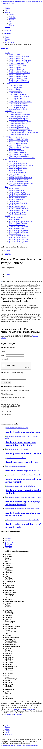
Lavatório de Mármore (16, 125)
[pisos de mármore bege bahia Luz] (16, 466)
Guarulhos (8, 540)
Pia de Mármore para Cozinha (18, 181)
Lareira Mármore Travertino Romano (20, 102)
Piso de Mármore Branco (17, 205)
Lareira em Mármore (15, 93)
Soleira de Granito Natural (17, 225)
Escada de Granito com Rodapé (19, 62)
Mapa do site (9, 734)
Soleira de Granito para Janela (18, 226)
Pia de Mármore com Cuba (17, 176)
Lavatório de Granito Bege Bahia (19, 114)
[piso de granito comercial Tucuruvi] (16, 449)
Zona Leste (8, 544)
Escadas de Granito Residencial (19, 82)
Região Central (9, 542)
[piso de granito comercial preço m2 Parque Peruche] (22, 520)
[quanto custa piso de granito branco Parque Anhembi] (22, 475)
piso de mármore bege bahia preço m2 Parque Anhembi (22, 503)
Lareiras (11, 16)
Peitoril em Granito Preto (16, 150)
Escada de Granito (14, 55)
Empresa (7, 9)
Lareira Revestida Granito (17, 107)
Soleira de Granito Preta (16, 228)
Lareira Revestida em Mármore (18, 105)
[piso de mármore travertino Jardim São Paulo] (20, 486)
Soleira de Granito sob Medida (18, 230)
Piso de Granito (14, 188)
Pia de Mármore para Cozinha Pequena (21, 183)
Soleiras (11, 25)
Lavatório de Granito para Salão (19, 123)
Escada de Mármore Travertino (18, 78)
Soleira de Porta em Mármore (18, 243)
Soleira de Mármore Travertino (18, 241)
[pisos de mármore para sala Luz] (15, 458)
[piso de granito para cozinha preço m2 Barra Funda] (22, 508)
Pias (10, 21)
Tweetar (7, 274)
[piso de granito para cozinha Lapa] (16, 428)
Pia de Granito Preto (15, 170)
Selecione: (8, 538)
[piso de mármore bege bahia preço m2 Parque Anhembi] (23, 497)
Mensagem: (5, 379)
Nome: (3, 352)
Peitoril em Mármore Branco (18, 152)
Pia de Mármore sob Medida (18, 185)
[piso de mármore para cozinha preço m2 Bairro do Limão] (23, 438)
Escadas (11, 14)
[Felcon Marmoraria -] (21, 3)
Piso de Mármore (14, 201)
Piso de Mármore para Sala (17, 212)
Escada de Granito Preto (16, 64)
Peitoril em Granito (15, 149)
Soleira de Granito (14, 219)
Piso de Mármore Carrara (17, 207)
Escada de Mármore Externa (18, 76)
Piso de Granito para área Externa (19, 194)
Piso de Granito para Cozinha (18, 196)
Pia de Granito (13, 161)
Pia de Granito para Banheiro (18, 163)
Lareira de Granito (14, 89)
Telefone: (4, 359)
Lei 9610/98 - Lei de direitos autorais (22, 709)
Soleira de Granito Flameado (18, 223)
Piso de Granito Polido (16, 199)
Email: (3, 355)
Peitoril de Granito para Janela (18, 140)
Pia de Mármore (14, 174)
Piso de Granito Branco (16, 190)
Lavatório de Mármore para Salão (19, 134)
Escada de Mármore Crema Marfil (19, 73)
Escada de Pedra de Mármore (18, 80)
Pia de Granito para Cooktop (18, 167)
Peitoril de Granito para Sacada (18, 141)
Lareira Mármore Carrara (17, 100)
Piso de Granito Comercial (17, 192)
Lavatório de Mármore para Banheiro (20, 131)
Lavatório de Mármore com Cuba (19, 129)
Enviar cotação (6, 382)
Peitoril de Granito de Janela (18, 138)
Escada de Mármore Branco (17, 69)
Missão (7, 10)
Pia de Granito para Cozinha (18, 169)
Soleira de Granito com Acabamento (20, 221)
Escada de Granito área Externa (19, 56)
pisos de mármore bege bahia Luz (22, 470)
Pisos (10, 23)
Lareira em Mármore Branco (18, 94)
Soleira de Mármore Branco (17, 237)
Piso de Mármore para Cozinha (18, 210)
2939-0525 (7, 30)
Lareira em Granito (15, 91)
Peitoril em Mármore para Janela (19, 156)
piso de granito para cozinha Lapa (22, 432)
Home (7, 7)
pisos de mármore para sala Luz (21, 462)
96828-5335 (7, 33)
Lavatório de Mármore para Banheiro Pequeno (23, 132)
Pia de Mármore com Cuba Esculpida (20, 178)
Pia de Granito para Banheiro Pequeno (21, 165)
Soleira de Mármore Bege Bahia (19, 236)
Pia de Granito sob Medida (17, 172)
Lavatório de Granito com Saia (18, 118)
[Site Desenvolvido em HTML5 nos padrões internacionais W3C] (21, 747)
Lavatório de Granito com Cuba (19, 116)
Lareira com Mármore (16, 87)
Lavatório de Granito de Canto (18, 120)
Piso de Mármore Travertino (17, 214)
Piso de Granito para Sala (17, 198)
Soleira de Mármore (15, 234)
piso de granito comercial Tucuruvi (23, 453)
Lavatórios (12, 18)
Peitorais (11, 19)
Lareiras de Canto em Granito (18, 109)
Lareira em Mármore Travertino (19, 96)
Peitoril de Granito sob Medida (18, 143)
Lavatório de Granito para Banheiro (20, 121)
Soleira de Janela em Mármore (18, 232)
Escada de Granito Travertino (18, 65)
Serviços (7, 12)
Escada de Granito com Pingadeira (20, 60)
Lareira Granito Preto (15, 98)
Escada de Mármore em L (17, 74)
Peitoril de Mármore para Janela (19, 147)
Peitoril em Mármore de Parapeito (19, 154)
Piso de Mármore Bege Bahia (18, 203)
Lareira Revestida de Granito (18, 103)
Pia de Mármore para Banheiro (18, 179)
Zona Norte (8, 546)
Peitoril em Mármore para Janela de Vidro (22, 158)
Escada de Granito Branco (17, 58)
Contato (7, 27)
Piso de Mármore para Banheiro (19, 208)
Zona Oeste (8, 547)
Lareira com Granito (15, 85)
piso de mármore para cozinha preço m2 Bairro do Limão (20, 443)
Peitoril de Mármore (15, 145)
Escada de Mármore (15, 67)
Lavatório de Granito (15, 112)
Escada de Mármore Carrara (17, 71)
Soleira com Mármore (15, 217)
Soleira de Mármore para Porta (18, 239)
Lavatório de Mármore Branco (18, 127)
